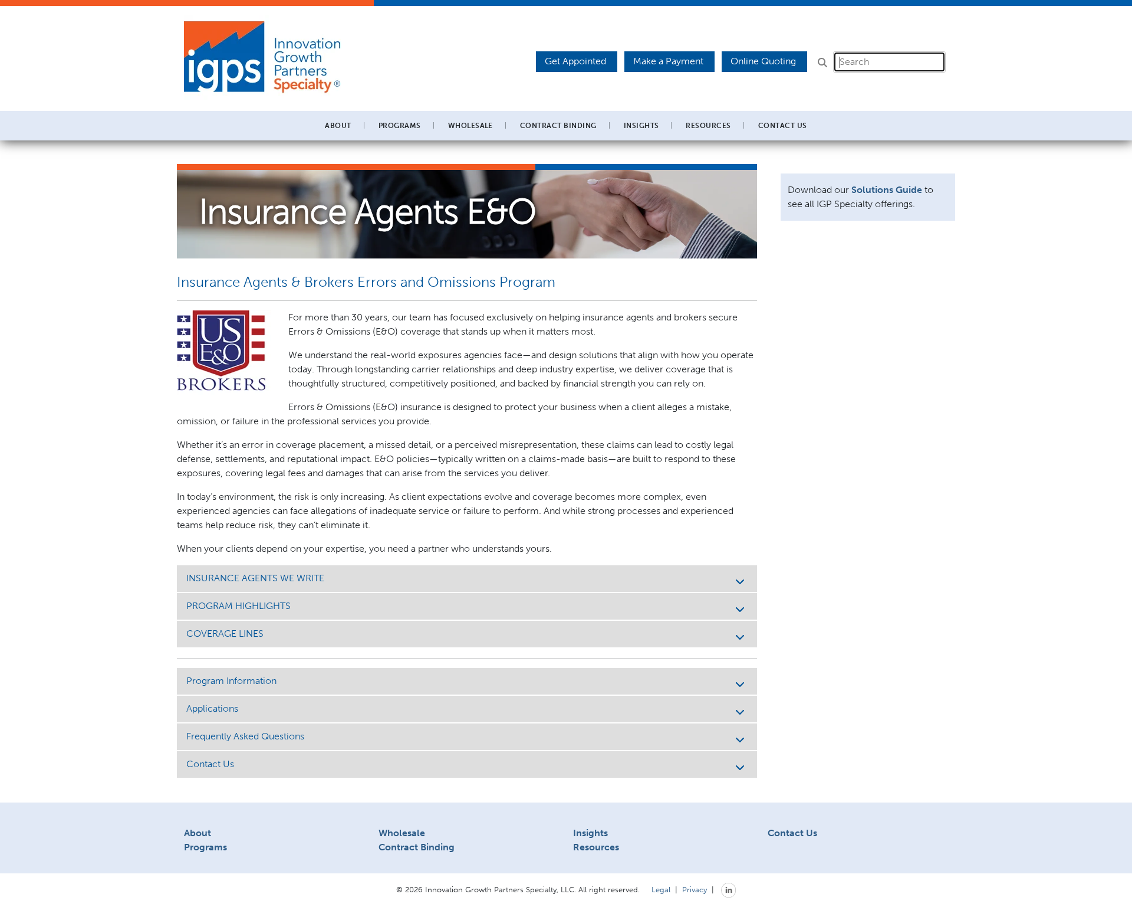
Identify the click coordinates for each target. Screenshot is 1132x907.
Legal (660, 889)
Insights (641, 126)
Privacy (694, 889)
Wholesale (402, 833)
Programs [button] (400, 126)
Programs (205, 847)
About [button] (338, 126)
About (197, 833)
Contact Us (782, 126)
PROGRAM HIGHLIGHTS (238, 605)
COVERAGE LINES (225, 633)
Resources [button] (708, 126)
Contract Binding (558, 126)
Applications (212, 708)
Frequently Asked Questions (245, 736)
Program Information (231, 680)
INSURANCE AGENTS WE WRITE (255, 578)
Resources (596, 847)
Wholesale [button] (470, 126)
